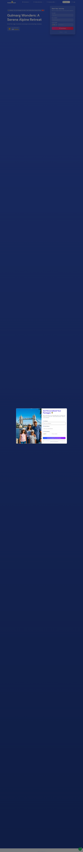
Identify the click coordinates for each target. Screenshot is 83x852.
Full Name (46, 421)
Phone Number (47, 431)
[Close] (65, 409)
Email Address (46, 426)
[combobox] (47, 433)
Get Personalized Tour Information (54, 438)
